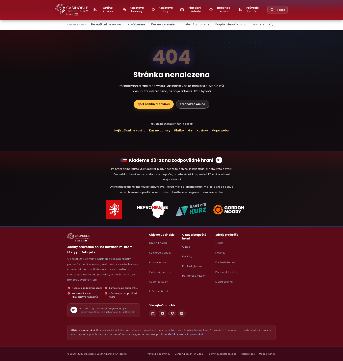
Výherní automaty (196, 24)
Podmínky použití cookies (222, 353)
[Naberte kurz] (190, 209)
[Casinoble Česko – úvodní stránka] (72, 9)
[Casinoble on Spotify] (182, 313)
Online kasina (158, 243)
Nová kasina (136, 24)
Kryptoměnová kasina (230, 24)
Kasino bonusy (160, 130)
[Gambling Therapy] (229, 209)
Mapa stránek (224, 282)
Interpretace (248, 353)
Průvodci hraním (160, 291)
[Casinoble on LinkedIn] (153, 313)
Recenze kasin (158, 282)
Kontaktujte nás (192, 266)
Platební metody (160, 272)
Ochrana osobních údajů (188, 353)
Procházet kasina (192, 104)
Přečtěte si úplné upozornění (185, 334)
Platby (179, 130)
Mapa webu (220, 130)
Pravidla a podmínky (158, 353)
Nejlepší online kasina (106, 24)
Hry (190, 130)
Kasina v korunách (164, 24)
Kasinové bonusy (160, 253)
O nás (186, 247)
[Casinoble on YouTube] (162, 313)
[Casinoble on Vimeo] (172, 313)
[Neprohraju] (152, 209)
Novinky (202, 130)
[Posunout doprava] (272, 24)
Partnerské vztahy (193, 276)
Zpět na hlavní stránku (154, 104)
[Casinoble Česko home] (78, 236)
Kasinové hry (157, 262)
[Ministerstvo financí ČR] (114, 209)
